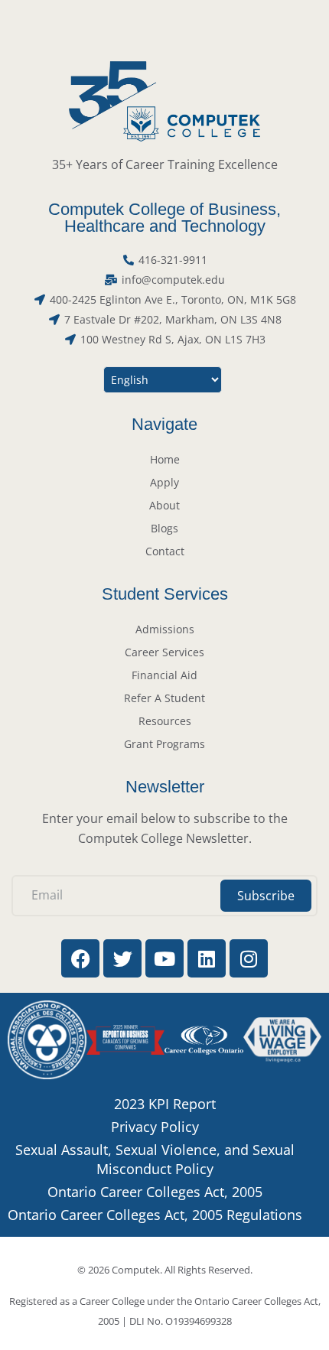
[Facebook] (80, 958)
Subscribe (266, 895)
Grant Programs (164, 744)
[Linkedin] (206, 958)
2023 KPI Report (165, 1104)
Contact (164, 551)
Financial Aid (164, 675)
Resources (164, 721)
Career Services (164, 652)
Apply (164, 482)
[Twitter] (122, 958)
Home (165, 459)
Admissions (164, 629)
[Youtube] (164, 958)
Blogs (164, 528)
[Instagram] (249, 958)
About (164, 505)
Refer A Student (164, 698)
